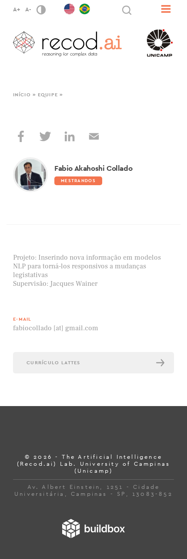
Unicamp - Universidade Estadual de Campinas (160, 43)
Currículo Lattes (53, 362)
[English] (69, 7)
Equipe (48, 94)
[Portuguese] (84, 7)
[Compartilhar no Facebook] (21, 136)
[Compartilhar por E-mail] (94, 136)
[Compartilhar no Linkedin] (69, 136)
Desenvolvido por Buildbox (93, 528)
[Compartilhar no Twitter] (45, 136)
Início (22, 94)
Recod (67, 44)
